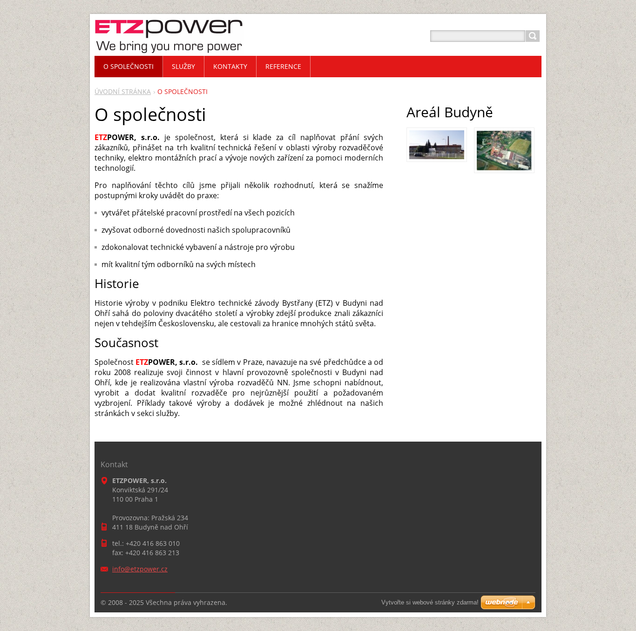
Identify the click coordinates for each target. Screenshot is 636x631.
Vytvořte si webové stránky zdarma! (430, 602)
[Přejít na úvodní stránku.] (169, 47)
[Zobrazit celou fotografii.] (436, 145)
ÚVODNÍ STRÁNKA (123, 91)
